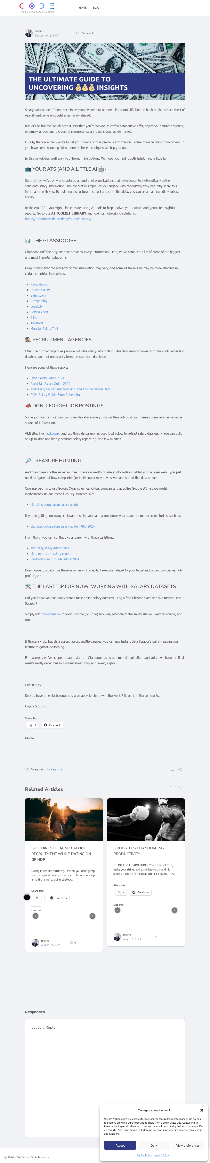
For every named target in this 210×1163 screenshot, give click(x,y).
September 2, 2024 (47, 35)
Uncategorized (55, 769)
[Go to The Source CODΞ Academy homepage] (37, 7)
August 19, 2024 (50, 944)
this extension (51, 614)
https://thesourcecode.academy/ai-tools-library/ (58, 219)
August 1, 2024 (132, 939)
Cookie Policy (144, 1155)
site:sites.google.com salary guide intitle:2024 (63, 526)
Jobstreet (37, 323)
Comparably (39, 301)
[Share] (180, 770)
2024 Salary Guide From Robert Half (56, 394)
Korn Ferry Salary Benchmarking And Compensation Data (70, 389)
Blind (34, 317)
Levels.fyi (37, 306)
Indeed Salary (40, 290)
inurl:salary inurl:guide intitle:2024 (55, 559)
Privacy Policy (161, 1155)
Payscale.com (40, 284)
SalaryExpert (39, 312)
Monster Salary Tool (44, 328)
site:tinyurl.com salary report (51, 553)
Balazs (38, 31)
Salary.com (38, 295)
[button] (202, 1110)
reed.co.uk (52, 433)
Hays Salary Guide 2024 (47, 378)
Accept (120, 1145)
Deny (154, 1145)
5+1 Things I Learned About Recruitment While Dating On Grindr (61, 854)
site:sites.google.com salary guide (54, 504)
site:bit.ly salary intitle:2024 (50, 548)
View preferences (188, 1145)
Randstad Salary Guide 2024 (50, 383)
